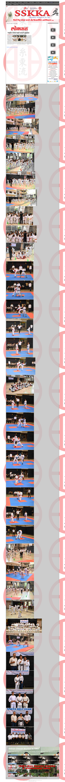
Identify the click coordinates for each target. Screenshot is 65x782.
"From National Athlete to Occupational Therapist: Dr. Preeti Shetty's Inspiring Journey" (53, 54)
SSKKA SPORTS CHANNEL (13, 754)
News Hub (51, 2)
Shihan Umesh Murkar (12, 772)
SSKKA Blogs (9, 4)
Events (15, 2)
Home (8, 2)
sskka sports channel (12, 763)
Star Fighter (38, 2)
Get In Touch (22, 4)
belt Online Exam (44, 2)
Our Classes (20, 2)
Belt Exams (26, 2)
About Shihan (31, 2)
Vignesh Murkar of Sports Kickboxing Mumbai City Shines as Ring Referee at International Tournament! (53, 46)
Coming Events (15, 4)
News (11, 2)
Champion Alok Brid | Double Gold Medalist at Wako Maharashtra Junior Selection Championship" (53, 39)
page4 (27, 780)
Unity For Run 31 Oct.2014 (12, 23)
